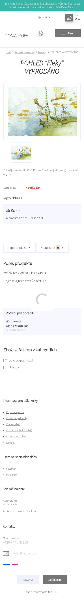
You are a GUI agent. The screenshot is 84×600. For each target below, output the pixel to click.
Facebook (11, 468)
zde (57, 592)
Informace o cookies (16, 436)
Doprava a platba (15, 412)
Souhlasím (55, 580)
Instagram (11, 474)
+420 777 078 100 (17, 326)
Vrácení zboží (13, 424)
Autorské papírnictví (24, 52)
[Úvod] (16, 33)
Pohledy (42, 52)
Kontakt (10, 442)
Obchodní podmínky (16, 418)
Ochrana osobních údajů (19, 430)
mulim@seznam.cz (16, 330)
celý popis (8, 174)
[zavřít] (78, 4)
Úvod (8, 52)
